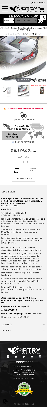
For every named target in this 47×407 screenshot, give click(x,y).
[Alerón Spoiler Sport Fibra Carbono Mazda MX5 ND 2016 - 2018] (23, 90)
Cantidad (23, 156)
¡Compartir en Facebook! (32, 169)
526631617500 (38, 3)
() (18, 33)
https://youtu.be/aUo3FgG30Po (15, 317)
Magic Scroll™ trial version (38, 85)
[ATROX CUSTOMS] (23, 8)
